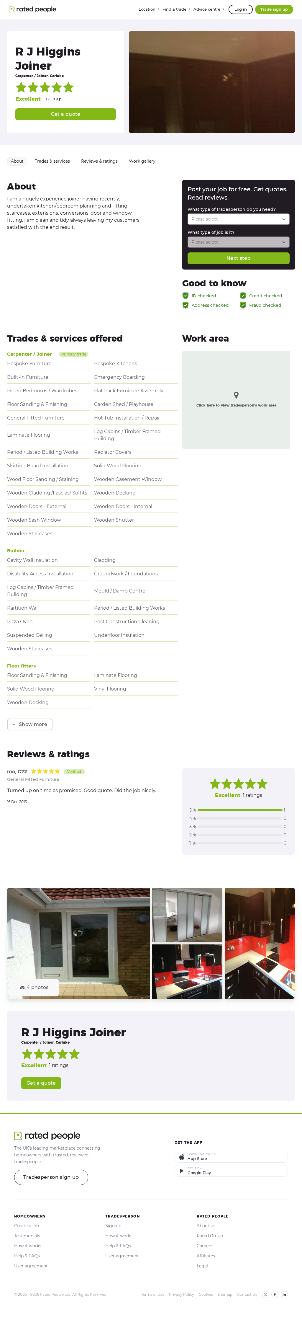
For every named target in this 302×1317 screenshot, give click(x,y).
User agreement (31, 1266)
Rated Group (210, 1235)
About (17, 161)
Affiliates (206, 1256)
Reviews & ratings (99, 161)
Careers (204, 1246)
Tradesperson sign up (51, 1177)
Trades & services (52, 161)
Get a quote (66, 114)
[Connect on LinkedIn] (284, 1294)
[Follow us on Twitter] (265, 1294)
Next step (238, 258)
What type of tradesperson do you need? (232, 209)
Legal (202, 1266)
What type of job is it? (211, 232)
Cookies (206, 1294)
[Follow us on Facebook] (274, 1294)
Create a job (26, 1225)
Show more (33, 724)
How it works (27, 1246)
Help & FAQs (27, 1256)
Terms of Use (152, 1294)
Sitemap (225, 1294)
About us (206, 1225)
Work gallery (142, 161)
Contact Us (247, 1294)
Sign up (113, 1225)
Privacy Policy (181, 1294)
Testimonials (27, 1235)
